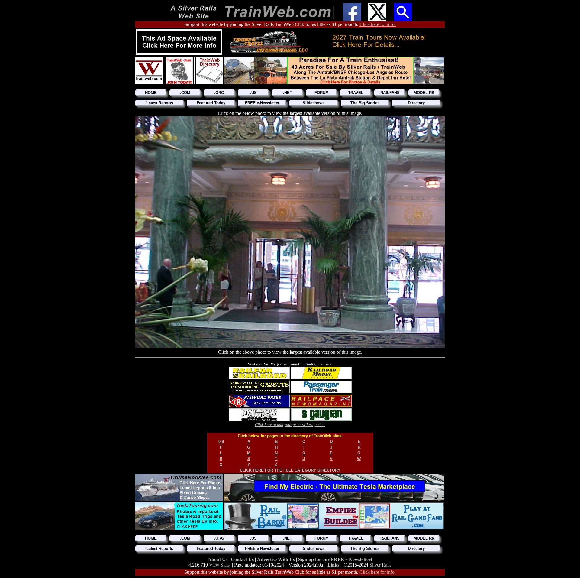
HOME (151, 92)
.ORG (219, 92)
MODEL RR (424, 92)
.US (253, 92)
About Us (218, 559)
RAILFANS (390, 92)
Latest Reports (159, 103)
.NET (287, 92)
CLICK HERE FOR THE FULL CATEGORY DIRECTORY (290, 470)
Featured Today (211, 103)
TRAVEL (355, 92)
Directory (416, 103)
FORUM (321, 92)
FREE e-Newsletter (262, 103)
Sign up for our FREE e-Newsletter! (335, 559)
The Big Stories (364, 103)
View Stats (219, 564)
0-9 (221, 441)
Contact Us (243, 559)
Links (333, 564)
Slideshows (313, 103)
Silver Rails (380, 564)
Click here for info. (377, 24)
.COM (185, 92)
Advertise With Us (276, 559)
